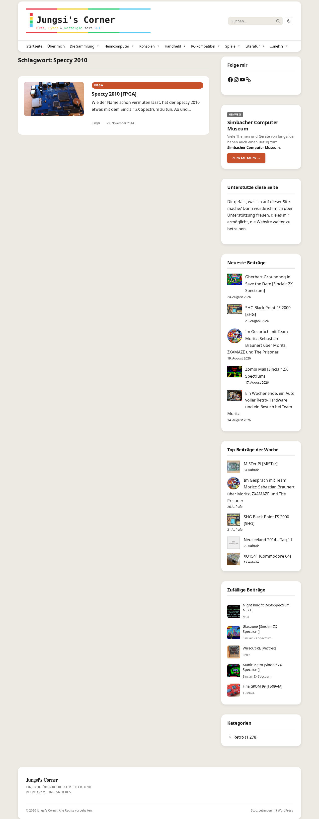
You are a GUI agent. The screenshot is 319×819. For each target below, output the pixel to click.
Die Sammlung (82, 46)
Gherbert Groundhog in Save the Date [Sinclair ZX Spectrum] (269, 283)
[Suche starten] (277, 21)
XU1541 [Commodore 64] (267, 556)
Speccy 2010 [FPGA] (114, 93)
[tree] (261, 737)
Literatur (252, 46)
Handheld (173, 46)
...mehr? (276, 46)
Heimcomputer (116, 46)
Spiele (230, 46)
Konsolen (147, 46)
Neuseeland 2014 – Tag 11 (268, 539)
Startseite (34, 46)
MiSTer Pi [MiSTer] (261, 464)
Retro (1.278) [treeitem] (245, 737)
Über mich (56, 46)
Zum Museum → (246, 158)
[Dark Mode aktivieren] (289, 21)
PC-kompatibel (203, 46)
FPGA (98, 85)
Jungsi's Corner (47, 810)
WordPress (285, 810)
